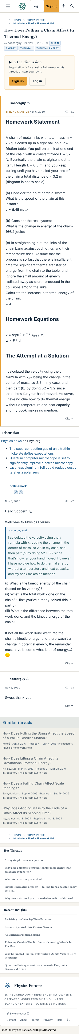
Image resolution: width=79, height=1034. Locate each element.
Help (59, 1019)
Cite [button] (67, 418)
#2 (72, 501)
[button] (66, 111)
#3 (72, 687)
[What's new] (63, 6)
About (23, 1019)
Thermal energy (47, 48)
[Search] (72, 6)
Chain (55, 43)
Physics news (11, 441)
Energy (11, 48)
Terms (35, 1019)
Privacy (48, 1019)
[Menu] (8, 6)
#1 (72, 111)
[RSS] (69, 1020)
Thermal (26, 48)
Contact (11, 1019)
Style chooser (17, 1013)
